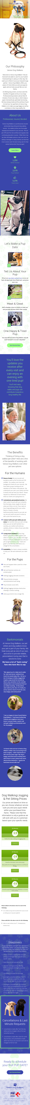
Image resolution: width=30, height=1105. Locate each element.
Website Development (10, 1100)
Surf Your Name (21, 1100)
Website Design (22, 1099)
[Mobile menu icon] (27, 2)
